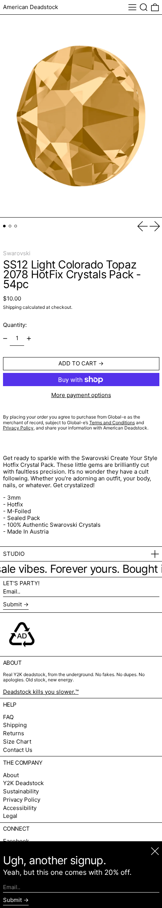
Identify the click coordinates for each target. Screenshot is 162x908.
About (11, 775)
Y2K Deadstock (23, 783)
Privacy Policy (21, 799)
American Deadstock (30, 7)
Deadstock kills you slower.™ (41, 691)
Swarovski (17, 253)
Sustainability (21, 791)
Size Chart (17, 741)
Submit (12, 604)
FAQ (8, 717)
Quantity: (15, 324)
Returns (13, 733)
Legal (10, 815)
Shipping (12, 307)
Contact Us (17, 749)
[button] (143, 7)
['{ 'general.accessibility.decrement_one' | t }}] (5, 338)
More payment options (81, 395)
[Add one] (29, 338)
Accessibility (20, 807)
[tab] (4, 226)
